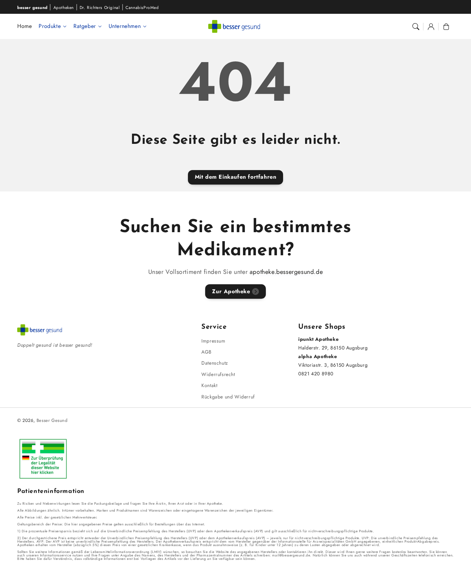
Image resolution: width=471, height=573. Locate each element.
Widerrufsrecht (218, 374)
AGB (206, 351)
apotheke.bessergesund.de (286, 271)
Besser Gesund (52, 420)
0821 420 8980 (315, 373)
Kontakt (209, 385)
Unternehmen (125, 26)
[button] (415, 26)
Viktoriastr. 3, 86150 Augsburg (333, 365)
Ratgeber (84, 26)
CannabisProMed (142, 7)
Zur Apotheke (231, 291)
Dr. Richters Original (100, 7)
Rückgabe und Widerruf (228, 396)
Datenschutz (214, 362)
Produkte (50, 26)
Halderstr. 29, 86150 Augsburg (333, 347)
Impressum (213, 340)
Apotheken (63, 7)
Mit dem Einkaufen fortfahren (236, 177)
